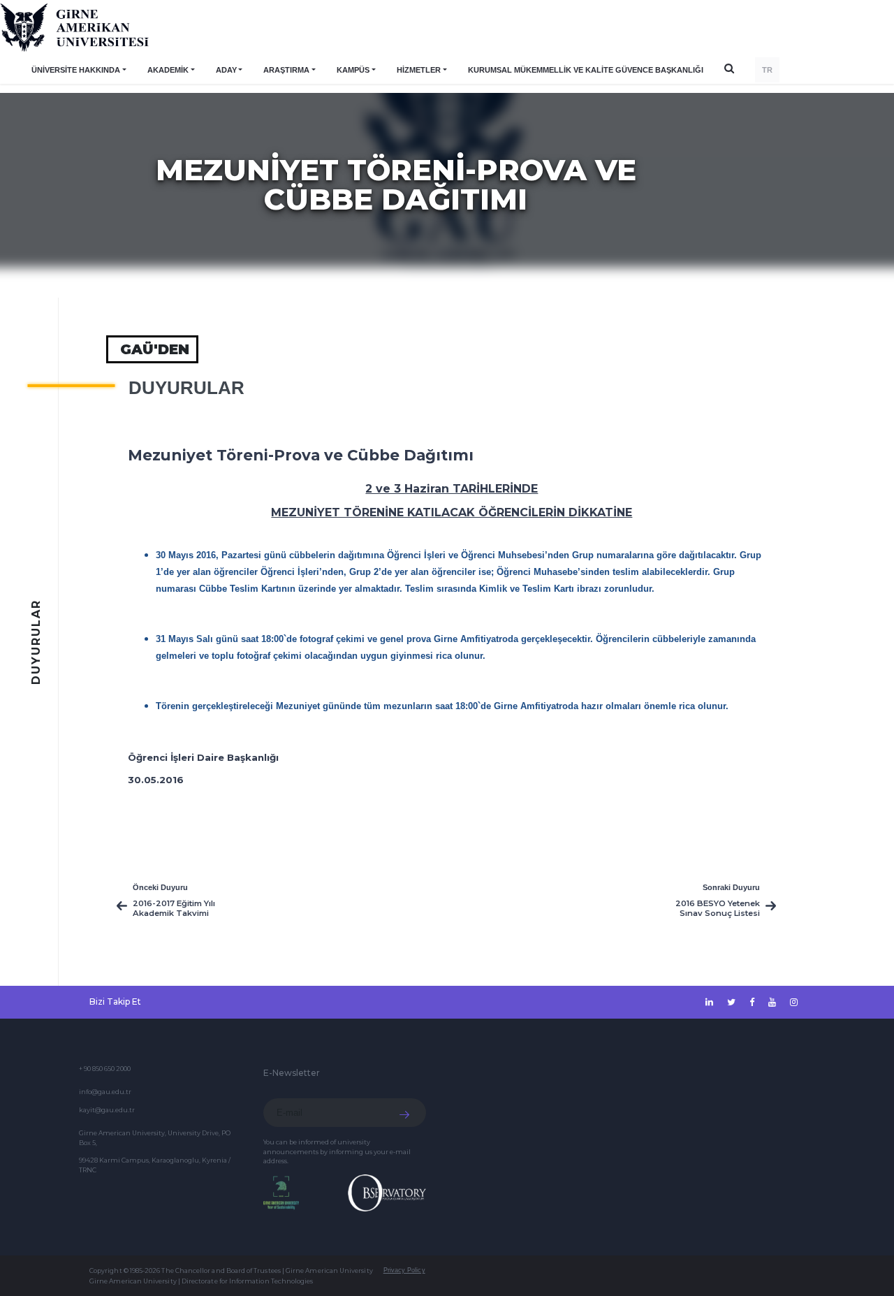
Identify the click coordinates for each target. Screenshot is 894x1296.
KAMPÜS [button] (353, 70)
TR (767, 70)
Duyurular (186, 387)
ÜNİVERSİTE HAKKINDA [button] (75, 70)
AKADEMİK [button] (168, 70)
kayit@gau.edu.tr (107, 1110)
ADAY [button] (226, 70)
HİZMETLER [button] (419, 70)
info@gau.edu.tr (105, 1091)
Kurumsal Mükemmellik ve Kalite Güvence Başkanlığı (585, 70)
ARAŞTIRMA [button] (286, 70)
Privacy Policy (404, 1270)
